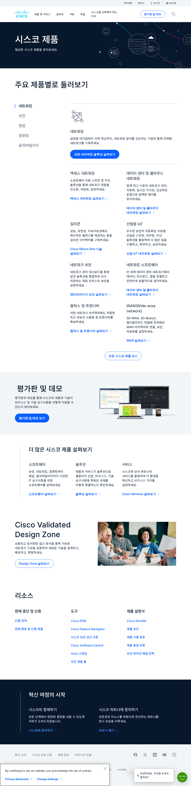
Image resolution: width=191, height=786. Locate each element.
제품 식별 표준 (136, 637)
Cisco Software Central (87, 645)
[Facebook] (135, 755)
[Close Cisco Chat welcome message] (130, 771)
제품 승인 (133, 629)
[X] (145, 755)
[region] (55, 775)
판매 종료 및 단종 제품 (29, 629)
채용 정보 (63, 754)
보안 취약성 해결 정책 (140, 653)
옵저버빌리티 (29, 145)
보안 (22, 116)
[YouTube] (164, 755)
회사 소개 (20, 754)
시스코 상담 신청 (42, 754)
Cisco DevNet (136, 621)
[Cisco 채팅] (182, 777)
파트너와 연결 (83, 754)
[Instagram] (174, 755)
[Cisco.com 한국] (21, 14)
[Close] (105, 768)
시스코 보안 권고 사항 (84, 637)
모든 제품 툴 (78, 662)
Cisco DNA (78, 621)
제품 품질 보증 (136, 645)
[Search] (173, 14)
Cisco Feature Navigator (88, 629)
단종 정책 (21, 621)
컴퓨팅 (24, 135)
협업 (22, 126)
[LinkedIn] (155, 755)
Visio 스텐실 (79, 653)
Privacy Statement (17, 779)
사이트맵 (121, 769)
